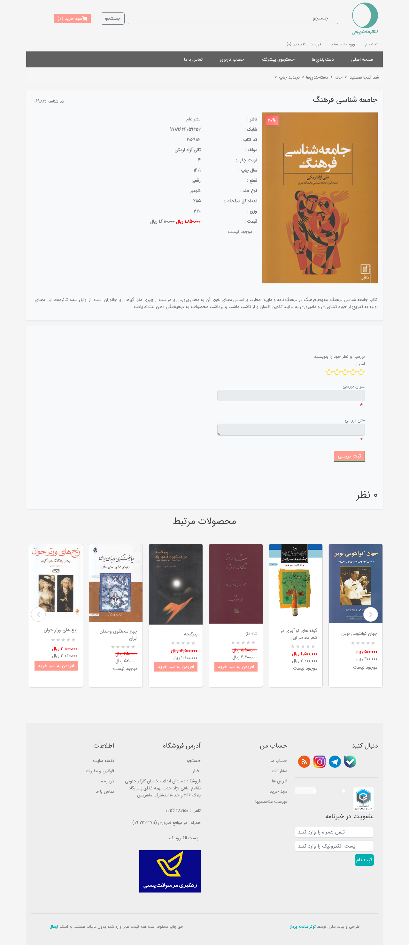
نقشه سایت (103, 760)
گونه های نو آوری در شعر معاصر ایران (299, 634)
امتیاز (360, 363)
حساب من (277, 760)
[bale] (350, 762)
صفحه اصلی (362, 59)
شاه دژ (252, 633)
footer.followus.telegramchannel (335, 762)
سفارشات (279, 770)
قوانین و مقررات (100, 770)
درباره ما (107, 781)
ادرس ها (279, 781)
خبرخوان (304, 762)
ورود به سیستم (343, 44)
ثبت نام (371, 44)
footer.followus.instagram (319, 762)
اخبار (197, 770)
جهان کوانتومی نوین (359, 633)
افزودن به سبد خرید (56, 665)
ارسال (54, 927)
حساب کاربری (232, 59)
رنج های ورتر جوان (61, 630)
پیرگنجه (190, 634)
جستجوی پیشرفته (278, 59)
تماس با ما (193, 59)
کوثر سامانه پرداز (303, 927)
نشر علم (193, 119)
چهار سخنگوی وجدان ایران (118, 635)
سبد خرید (278, 791)
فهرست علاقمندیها (271, 801)
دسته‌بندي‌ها (323, 59)
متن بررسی (355, 420)
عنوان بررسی (354, 386)
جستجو (112, 18)
